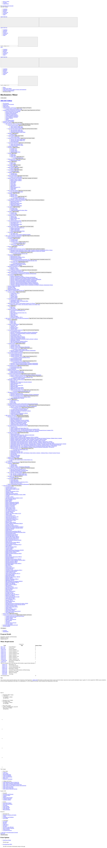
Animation (10, 463)
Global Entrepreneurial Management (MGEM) (14, 550)
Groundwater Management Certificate (17, 337)
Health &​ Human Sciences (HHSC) (12, 551)
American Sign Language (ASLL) (12, 491)
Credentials (10, 460)
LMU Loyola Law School (8, 786)
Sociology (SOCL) (9, 600)
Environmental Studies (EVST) (11, 535)
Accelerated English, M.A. (18, 157)
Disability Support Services (10, 619)
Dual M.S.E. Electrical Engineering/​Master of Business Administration (24, 282)
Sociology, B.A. (13, 212)
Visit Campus (5, 773)
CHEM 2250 (4, 660)
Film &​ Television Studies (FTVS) (12, 537)
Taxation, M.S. (13, 244)
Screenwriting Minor (14, 480)
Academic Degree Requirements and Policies (12, 110)
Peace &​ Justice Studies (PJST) (11, 587)
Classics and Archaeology (13, 142)
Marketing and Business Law (13, 266)
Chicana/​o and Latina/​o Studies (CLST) (13, 513)
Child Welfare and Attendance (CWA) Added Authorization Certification (24, 431)
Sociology (10, 211)
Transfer (7, 119)
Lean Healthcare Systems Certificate (17, 378)
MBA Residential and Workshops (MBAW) (14, 581)
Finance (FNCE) (8, 541)
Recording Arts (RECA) (10, 593)
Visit (4, 16)
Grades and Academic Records (11, 114)
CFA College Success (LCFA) (11, 510)
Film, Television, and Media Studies (15, 472)
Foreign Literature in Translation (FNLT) (13, 544)
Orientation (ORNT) (9, 586)
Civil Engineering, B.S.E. (15, 331)
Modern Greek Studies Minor (16, 176)
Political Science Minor (15, 204)
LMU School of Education (10, 415)
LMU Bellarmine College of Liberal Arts (13, 123)
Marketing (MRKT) (9, 577)
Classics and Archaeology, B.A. (16, 144)
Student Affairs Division (7, 797)
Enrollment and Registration (10, 113)
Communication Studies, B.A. (16, 299)
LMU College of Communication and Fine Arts (14, 290)
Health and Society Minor (15, 160)
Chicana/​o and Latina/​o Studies (14, 138)
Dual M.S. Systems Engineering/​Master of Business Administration (23, 280)
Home (4, 87)
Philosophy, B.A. (13, 194)
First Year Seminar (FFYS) (10, 543)
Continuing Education (7, 798)
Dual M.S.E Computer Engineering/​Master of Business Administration (24, 364)
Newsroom (5, 805)
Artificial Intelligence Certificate (16, 351)
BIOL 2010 (3, 648)
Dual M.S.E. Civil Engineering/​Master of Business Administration (23, 281)
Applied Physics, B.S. (14, 400)
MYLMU (5, 822)
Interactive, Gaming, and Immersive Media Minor (20, 346)
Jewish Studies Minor (14, 171)
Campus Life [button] (5, 12)
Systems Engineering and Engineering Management (18, 405)
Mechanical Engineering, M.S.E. (16, 395)
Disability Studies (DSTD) (10, 522)
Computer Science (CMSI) (10, 520)
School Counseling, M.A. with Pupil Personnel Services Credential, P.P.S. (24, 429)
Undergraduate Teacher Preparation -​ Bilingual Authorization (22, 434)
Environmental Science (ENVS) (11, 534)
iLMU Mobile (5, 824)
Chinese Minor (13, 181)
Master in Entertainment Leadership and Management (18, 272)
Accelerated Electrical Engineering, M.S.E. (21, 362)
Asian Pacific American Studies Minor (17, 132)
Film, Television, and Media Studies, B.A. (18, 473)
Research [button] (5, 11)
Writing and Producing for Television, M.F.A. (19, 481)
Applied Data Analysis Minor (16, 205)
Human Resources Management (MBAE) (13, 556)
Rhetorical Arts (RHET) (10, 595)
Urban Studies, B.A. (14, 223)
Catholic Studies (11, 135)
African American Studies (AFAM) (12, 489)
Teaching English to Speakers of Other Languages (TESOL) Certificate (24, 437)
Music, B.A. (12, 306)
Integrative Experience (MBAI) (11, 561)
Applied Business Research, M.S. (17, 271)
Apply (1, 16)
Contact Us (5, 772)
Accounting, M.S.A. (14, 241)
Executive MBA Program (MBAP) (12, 536)
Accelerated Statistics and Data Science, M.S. (22, 391)
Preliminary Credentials (15, 456)
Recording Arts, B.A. (14, 477)
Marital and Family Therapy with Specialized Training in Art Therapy (21, 303)
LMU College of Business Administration (13, 235)
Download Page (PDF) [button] (7, 844)
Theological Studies (12, 215)
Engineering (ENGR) (9, 529)
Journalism (10, 172)
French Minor (13, 182)
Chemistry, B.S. (13, 326)
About (4, 14)
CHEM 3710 (4, 664)
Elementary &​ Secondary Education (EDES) (14, 527)
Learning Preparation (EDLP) (11, 571)
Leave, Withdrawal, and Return (11, 116)
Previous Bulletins (6, 626)
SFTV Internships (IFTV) (10, 599)
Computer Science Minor (15, 345)
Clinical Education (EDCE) (10, 517)
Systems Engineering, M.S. (15, 407)
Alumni (4, 816)
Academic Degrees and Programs (9, 107)
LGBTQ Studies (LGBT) (10, 572)
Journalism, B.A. (13, 173)
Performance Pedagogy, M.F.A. (16, 317)
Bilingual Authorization (15, 433)
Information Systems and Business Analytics (16, 248)
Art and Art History (12, 291)
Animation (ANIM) (9, 492)
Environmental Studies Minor (16, 224)
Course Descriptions (7, 485)
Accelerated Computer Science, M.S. (20, 349)
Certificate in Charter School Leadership (18, 423)
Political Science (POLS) (10, 591)
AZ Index (5, 2)
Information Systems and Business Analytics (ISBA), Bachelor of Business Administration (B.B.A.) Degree (31, 250)
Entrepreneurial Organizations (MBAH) (13, 531)
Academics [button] (5, 9)
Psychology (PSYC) (9, 592)
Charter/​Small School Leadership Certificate (19, 424)
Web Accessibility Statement (8, 828)
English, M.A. (13, 156)
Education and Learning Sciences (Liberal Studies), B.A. (21, 459)
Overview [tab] (5, 630)
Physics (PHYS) (8, 590)
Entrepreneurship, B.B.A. (15, 256)
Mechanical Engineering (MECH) (12, 582)
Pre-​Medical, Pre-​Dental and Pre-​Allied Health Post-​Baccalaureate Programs (23, 403)
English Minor (13, 155)
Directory (5, 823)
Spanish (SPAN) (8, 602)
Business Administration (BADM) (12, 502)
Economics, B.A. (13, 148)
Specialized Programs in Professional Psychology (17, 425)
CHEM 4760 (4, 669)
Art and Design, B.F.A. (15, 293)
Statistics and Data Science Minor (17, 387)
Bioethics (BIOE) (8, 500)
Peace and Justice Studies (13, 190)
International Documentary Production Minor (19, 470)
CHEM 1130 (3, 653)
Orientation (7, 621)
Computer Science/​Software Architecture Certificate (20, 410)
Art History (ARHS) (9, 496)
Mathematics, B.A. (14, 380)
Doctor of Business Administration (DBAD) (14, 523)
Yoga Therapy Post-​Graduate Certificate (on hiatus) (20, 234)
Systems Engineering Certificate (16, 414)
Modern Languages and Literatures (15, 178)
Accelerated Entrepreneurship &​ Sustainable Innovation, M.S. (25, 260)
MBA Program (11, 274)
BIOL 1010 (3, 646)
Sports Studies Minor (14, 141)
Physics (9, 399)
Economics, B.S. (13, 149)
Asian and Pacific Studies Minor (16, 131)
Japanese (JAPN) (8, 566)
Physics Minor (13, 402)
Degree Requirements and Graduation (12, 111)
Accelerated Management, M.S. (19, 263)
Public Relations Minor (14, 302)
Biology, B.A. (13, 320)
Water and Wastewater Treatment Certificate (19, 341)
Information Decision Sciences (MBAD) (13, 559)
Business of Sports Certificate (16, 265)
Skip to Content (6, 1)
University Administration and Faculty (10, 624)
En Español (5, 821)
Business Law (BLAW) (10, 506)
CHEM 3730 (4, 667)
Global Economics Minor (15, 151)
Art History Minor (14, 296)
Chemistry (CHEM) (9, 512)
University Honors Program (10, 622)
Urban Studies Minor (14, 225)
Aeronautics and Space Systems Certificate (18, 409)
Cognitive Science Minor (13, 146)
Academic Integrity (9, 118)
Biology (9, 319)
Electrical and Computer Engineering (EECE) (14, 526)
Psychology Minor (14, 209)
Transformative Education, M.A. (16, 451)
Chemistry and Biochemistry (8, 90)
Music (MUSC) (8, 585)
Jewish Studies (11, 169)
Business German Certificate (16, 180)
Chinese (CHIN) (8, 514)
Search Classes (6, 613)
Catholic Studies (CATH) (10, 507)
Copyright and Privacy (7, 830)
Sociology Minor (13, 213)
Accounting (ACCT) (9, 486)
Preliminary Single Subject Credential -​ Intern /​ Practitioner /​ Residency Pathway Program (27, 440)
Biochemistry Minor (14, 327)
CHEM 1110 (3, 650)
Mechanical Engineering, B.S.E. (16, 393)
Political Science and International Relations (16, 200)
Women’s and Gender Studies (14, 226)
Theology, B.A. (13, 216)
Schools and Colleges (7, 88)
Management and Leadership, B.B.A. (17, 257)
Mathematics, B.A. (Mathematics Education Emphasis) (21, 381)
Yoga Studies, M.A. (14, 233)
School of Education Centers (13, 457)
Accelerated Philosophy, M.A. (19, 197)
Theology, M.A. (13, 219)
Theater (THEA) (8, 607)
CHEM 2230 (3, 659)
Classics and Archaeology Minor (16, 145)
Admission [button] (5, 10)
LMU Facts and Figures (7, 804)
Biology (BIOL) (8, 501)
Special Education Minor (15, 455)
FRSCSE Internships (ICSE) (11, 546)
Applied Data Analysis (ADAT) (11, 493)
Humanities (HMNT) (9, 557)
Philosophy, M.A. (13, 196)
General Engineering (12, 369)
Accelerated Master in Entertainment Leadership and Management (23, 273)
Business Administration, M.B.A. (16, 276)
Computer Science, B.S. (15, 344)
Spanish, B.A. (13, 189)
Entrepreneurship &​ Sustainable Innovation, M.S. (20, 259)
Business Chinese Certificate (16, 179)
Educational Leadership (12, 416)
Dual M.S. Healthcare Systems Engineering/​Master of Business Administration (25, 279)
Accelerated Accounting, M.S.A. (19, 242)
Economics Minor (13, 150)
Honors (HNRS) (8, 555)
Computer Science (11, 343)
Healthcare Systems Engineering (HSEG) (13, 553)
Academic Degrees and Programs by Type (13, 109)
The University (6, 103)
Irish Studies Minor (14, 166)
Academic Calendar (7, 799)
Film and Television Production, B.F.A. (18, 469)
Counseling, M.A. (13, 426)
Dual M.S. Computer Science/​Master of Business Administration (23, 277)
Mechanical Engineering (12, 392)
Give (6, 16)
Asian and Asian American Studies (14, 128)
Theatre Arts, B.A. (14, 313)
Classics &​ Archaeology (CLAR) (11, 516)
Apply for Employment (7, 776)
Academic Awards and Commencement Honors (14, 616)
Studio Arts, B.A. (13, 295)
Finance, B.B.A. (13, 247)
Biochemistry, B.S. (14, 325)
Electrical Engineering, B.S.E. (16, 358)
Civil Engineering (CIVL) (10, 515)
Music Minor (12, 308)
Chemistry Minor (13, 328)
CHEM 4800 (4, 672)
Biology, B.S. (13, 321)
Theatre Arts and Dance (12, 309)
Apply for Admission (7, 775)
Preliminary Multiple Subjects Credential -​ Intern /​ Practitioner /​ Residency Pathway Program (28, 439)
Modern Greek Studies (12, 175)
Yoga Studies (10, 232)
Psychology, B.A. (13, 208)
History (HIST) (8, 554)
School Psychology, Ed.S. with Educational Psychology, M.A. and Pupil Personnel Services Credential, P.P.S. (31, 430)
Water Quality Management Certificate (17, 342)
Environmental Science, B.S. (16, 366)
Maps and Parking (6, 809)
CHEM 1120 (3, 652)
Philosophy (10, 192)
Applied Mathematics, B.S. (15, 383)
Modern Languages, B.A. (15, 187)
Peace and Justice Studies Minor (16, 191)
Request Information (7, 774)
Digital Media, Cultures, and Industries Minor (19, 301)
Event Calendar (6, 806)
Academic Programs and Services (9, 614)
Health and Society (11, 159)
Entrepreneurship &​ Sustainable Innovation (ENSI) (15, 532)
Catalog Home (6, 3)
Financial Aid (5, 105)
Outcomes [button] (5, 13)
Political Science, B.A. (14, 202)
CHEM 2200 (3, 655)
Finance (9, 246)
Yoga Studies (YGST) (9, 612)
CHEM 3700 (3, 661)
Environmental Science (12, 365)
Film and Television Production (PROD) (13, 540)
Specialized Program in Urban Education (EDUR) (15, 604)
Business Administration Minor (14, 286)
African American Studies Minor (16, 127)
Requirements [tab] (5, 631)
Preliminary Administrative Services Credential (19, 420)
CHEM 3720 (4, 665)
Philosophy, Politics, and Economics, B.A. (18, 198)
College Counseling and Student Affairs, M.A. (19, 428)
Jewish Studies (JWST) (10, 567)
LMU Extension (8, 620)
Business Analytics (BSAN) (10, 504)
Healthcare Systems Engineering (14, 373)
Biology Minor (13, 323)
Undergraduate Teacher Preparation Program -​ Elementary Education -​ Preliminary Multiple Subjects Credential (32, 442)
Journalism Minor (13, 174)
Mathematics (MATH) (9, 580)
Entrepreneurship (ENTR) (10, 533)
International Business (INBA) (11, 562)
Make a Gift (5, 777)
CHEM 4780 (4, 671)
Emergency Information (7, 779)
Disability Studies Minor (15, 228)
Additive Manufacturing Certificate (17, 398)
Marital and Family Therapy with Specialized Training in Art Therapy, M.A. (25, 304)
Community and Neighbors (8, 817)
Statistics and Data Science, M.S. (16, 389)
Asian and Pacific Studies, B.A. (16, 129)
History (9, 161)
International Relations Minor (16, 203)
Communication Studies (12, 298)
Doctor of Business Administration (14, 270)
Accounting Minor (14, 240)
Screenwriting (10, 478)
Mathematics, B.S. (14, 384)
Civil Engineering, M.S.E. (15, 334)
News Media (5, 818)
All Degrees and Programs (8, 794)
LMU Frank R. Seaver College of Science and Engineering (14, 89)
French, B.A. (13, 183)
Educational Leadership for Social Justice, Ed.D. (19, 421)
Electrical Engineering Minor (16, 359)
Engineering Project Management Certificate (19, 413)
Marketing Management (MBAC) (12, 579)
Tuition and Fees (6, 106)
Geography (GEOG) (9, 547)
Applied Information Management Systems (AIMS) (15, 494)
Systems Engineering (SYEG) (11, 605)
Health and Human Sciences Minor (17, 372)
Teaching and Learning (12, 432)
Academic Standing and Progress (11, 115)
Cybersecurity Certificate (15, 411)
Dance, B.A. (12, 311)
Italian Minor (12, 186)
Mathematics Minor (14, 386)
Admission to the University (8, 104)
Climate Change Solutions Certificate (17, 336)
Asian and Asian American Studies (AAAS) (14, 497)
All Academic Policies (9, 120)
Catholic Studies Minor (14, 136)
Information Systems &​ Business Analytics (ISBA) (15, 560)
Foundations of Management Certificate (18, 264)
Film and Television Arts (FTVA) (11, 539)
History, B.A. (13, 162)
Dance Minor (13, 314)
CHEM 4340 (4, 668)
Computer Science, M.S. (15, 348)
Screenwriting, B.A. (14, 479)
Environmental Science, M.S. (16, 335)
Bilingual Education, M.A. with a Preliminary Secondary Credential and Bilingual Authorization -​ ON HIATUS (32, 447)
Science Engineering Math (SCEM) (12, 596)
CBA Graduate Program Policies (14, 236)
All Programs (8, 490)
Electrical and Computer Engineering (15, 352)
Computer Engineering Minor (16, 355)
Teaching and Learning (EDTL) (11, 606)
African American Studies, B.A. (16, 126)
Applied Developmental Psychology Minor (18, 210)
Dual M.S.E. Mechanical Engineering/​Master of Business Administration (24, 283)
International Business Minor (16, 258)
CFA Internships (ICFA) (10, 511)
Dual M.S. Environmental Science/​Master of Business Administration (23, 278)
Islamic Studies (11, 167)
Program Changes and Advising (11, 112)
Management (10, 254)
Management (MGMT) (9, 575)
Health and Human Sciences (13, 370)
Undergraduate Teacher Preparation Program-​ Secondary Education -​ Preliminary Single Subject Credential (31, 441)
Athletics (4, 796)
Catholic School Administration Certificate (18, 422)
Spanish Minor (13, 188)
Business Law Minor (14, 268)
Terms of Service (6, 829)
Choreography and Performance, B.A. (17, 310)
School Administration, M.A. (16, 419)
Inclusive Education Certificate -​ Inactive (18, 436)
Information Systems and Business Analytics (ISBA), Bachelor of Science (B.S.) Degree (27, 251)
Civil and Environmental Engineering (15, 330)
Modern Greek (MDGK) (10, 583)
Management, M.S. (14, 261)
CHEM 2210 (3, 656)
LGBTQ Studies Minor (15, 229)
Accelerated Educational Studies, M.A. (20, 449)
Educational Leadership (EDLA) (11, 525)
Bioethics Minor (13, 134)
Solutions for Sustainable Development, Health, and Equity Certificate (24, 339)
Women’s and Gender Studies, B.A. (17, 227)
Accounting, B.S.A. (14, 239)
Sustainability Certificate (15, 340)
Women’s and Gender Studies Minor (17, 231)
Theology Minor (13, 217)
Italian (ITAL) (8, 565)
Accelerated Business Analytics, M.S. (20, 253)
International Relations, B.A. (16, 201)
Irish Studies (10, 165)
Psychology (10, 206)
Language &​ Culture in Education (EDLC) (13, 570)
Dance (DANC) (8, 521)
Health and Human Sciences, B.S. (17, 371)
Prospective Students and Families (9, 814)
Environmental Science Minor (16, 367)
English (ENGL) (8, 530)
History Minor (13, 163)
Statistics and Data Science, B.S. (16, 385)
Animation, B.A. (13, 464)
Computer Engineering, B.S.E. (16, 354)
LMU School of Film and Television (12, 462)
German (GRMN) (9, 549)
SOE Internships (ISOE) (10, 601)
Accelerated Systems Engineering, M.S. (20, 408)
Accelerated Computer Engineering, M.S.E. (21, 357)
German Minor (13, 184)
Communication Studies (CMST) (11, 519)
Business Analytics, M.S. (15, 252)
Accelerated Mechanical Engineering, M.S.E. (22, 396)
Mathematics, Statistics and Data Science (16, 379)
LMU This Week (6, 807)
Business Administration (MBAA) (12, 503)
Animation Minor (13, 465)
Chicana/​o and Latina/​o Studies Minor (17, 139)
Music (9, 305)
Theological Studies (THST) (11, 609)
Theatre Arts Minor (14, 316)
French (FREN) (8, 545)
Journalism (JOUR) (9, 569)
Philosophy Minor (13, 195)
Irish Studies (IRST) (9, 564)
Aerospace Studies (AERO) (10, 487)
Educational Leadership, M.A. (16, 417)
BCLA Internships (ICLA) (10, 499)
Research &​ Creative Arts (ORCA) (12, 594)
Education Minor (13, 454)
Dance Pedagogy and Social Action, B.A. (18, 312)
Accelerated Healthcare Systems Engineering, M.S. (23, 377)
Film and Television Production (14, 467)
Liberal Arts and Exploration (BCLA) (12, 573)
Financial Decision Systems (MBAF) (12, 542)
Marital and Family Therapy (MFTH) (12, 576)
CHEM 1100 (3, 649)
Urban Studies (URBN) (10, 610)
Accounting (10, 238)
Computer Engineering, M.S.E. (16, 356)
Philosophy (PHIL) (9, 589)
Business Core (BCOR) (10, 505)
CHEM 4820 (4, 674)
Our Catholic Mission (7, 802)
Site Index (5, 825)
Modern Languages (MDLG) (11, 584)
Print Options (3, 628)
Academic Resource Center (10, 617)
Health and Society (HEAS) (10, 552)
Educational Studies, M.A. (15, 448)
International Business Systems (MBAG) (13, 563)
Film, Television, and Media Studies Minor (18, 474)
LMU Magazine (6, 808)
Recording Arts (11, 476)
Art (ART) (7, 495)
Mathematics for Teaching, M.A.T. (17, 388)
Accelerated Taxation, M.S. (18, 245)
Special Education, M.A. (15, 450)
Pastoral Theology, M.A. (15, 218)
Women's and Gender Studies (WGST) (13, 611)
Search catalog (3, 45)
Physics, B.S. (13, 401)
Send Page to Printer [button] (7, 840)
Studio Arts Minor (13, 297)
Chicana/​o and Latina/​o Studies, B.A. (17, 140)
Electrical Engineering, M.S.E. (16, 360)
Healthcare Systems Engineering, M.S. (18, 376)
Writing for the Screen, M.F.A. (16, 483)
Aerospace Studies (9, 618)
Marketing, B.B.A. (14, 267)
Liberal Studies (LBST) (10, 574)
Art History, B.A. (13, 294)
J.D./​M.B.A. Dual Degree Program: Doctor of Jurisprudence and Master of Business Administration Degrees (31, 284)
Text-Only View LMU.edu (8, 827)
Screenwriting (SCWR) (10, 597)
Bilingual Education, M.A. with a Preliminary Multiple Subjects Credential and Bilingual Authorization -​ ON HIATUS (33, 446)
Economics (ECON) (9, 524)
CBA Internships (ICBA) (10, 509)
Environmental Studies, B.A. (16, 221)
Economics (10, 147)
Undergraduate (11, 458)
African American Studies (13, 125)
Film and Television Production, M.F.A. (18, 471)
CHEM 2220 (3, 657)
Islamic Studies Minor (14, 168)
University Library (9, 623)
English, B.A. (13, 154)
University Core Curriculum (8, 121)
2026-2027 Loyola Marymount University (9, 832)
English (9, 153)
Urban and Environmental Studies (14, 220)
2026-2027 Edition (6, 100)
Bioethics (10, 133)
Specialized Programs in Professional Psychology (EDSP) (16, 603)
